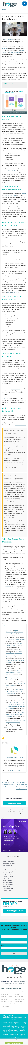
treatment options (15, 389)
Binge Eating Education (9, 863)
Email (2, 945)
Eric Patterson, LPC (15, 771)
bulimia (24, 193)
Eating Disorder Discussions (10, 873)
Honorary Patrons (6, 997)
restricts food (15, 292)
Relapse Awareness (8, 882)
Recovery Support (7, 880)
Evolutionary (20, 670)
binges (9, 292)
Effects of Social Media (8, 874)
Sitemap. (13, 1017)
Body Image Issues (7, 865)
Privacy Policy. (19, 1017)
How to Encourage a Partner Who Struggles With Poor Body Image (8, 784)
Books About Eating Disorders (10, 871)
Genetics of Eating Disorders (17, 639)
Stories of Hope (7, 886)
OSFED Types (6, 878)
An (16, 670)
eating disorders (8, 39)
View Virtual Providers (14, 803)
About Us (4, 9)
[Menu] (24, 3)
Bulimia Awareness (8, 867)
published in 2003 (11, 171)
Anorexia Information (8, 861)
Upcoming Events (19, 999)
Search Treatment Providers (14, 1043)
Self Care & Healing (8, 884)
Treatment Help (7, 890)
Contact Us (4, 994)
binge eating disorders (10, 195)
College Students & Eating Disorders (12, 869)
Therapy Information (8, 888)
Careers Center (18, 1001)
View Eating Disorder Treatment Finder (14, 910)
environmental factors (20, 425)
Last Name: (3, 939)
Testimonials (5, 1006)
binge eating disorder (14, 52)
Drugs (3, 398)
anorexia (4, 48)
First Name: (3, 933)
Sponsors (4, 999)
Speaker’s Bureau (19, 997)
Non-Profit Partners (7, 1001)
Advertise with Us (6, 1004)
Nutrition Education (8, 876)
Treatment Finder (19, 1004)
